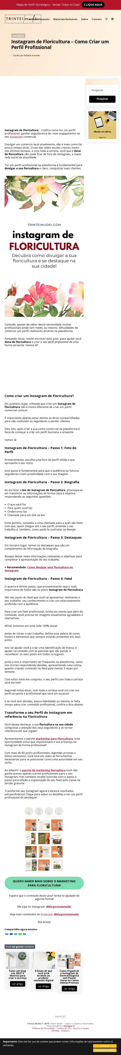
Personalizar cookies (105, 1050)
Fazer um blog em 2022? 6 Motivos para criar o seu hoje (18, 974)
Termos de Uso (64, 1028)
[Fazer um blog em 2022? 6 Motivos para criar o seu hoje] (17, 968)
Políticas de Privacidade (43, 1028)
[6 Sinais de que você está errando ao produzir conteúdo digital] (43, 968)
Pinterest (47, 914)
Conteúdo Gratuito (38, 19)
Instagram (18, 35)
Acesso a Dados (81, 1028)
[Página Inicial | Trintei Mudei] (23, 25)
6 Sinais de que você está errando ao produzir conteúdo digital (43, 975)
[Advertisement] (44, 103)
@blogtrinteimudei (58, 906)
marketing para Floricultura (54, 738)
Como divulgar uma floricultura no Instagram (39, 568)
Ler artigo (17, 984)
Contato (97, 19)
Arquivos (65, 1030)
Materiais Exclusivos (65, 19)
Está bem (104, 1046)
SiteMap (55, 1030)
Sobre (84, 19)
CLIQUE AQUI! (93, 4)
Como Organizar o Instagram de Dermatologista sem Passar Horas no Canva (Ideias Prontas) (69, 976)
